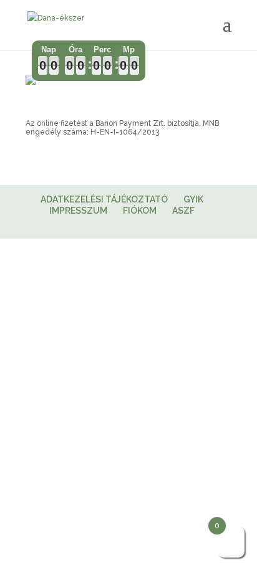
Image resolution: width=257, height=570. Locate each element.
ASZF (183, 211)
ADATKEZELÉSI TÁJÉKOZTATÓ (104, 199)
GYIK (193, 199)
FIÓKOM (140, 211)
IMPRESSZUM (78, 211)
